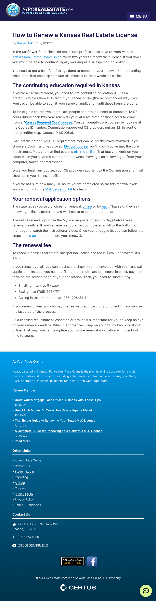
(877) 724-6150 (27, 537)
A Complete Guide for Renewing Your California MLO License (57, 431)
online (85, 206)
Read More (22, 441)
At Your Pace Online (27, 460)
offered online (85, 151)
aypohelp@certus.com (32, 545)
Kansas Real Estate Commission (36, 57)
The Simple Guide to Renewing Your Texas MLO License (53, 420)
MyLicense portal (51, 189)
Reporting (21, 477)
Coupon (20, 488)
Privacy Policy (23, 499)
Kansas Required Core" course (39, 122)
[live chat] (146, 591)
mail (103, 206)
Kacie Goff (24, 43)
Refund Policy (23, 494)
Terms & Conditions (27, 505)
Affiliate (19, 483)
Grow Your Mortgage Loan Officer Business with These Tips (56, 400)
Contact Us (22, 466)
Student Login (23, 471)
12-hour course (74, 146)
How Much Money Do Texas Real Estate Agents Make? (52, 410)
